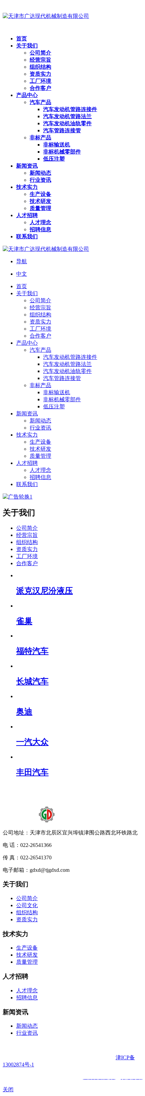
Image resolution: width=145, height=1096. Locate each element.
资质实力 (27, 549)
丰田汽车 (32, 772)
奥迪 (24, 711)
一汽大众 (32, 742)
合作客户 (27, 563)
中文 (21, 274)
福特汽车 (32, 651)
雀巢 (24, 621)
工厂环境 (27, 556)
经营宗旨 (27, 535)
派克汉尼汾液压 (44, 590)
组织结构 (27, 542)
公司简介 (27, 528)
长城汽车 (32, 681)
